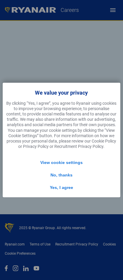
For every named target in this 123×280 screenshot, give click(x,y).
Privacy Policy (36, 146)
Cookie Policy (104, 141)
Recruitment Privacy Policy (78, 146)
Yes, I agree (61, 187)
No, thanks (61, 175)
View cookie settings (61, 162)
